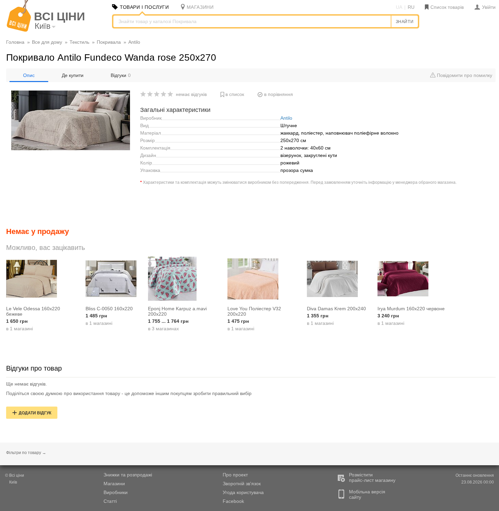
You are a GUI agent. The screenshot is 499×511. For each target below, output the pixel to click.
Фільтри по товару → (26, 452)
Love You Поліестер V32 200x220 (254, 311)
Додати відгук (35, 413)
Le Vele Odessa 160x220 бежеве (33, 311)
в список (234, 94)
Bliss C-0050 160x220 (109, 308)
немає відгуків (191, 94)
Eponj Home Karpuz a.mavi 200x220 (177, 311)
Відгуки (121, 75)
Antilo (286, 118)
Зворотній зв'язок (242, 483)
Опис (29, 75)
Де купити (73, 75)
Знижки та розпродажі (128, 474)
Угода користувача (243, 492)
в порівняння (278, 94)
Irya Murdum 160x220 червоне (411, 308)
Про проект (235, 474)
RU (411, 7)
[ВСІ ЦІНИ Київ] (19, 30)
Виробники (116, 492)
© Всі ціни (14, 475)
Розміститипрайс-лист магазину (372, 477)
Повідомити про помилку (464, 75)
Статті (110, 501)
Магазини (114, 483)
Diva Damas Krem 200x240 (336, 308)
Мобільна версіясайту (367, 494)
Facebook (233, 501)
